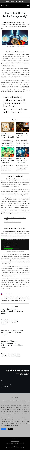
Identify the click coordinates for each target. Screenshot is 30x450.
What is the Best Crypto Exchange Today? (15, 1)
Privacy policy (15, 438)
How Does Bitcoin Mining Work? (12, 222)
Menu (28, 5)
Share (4, 428)
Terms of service (15, 441)
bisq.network (4, 235)
